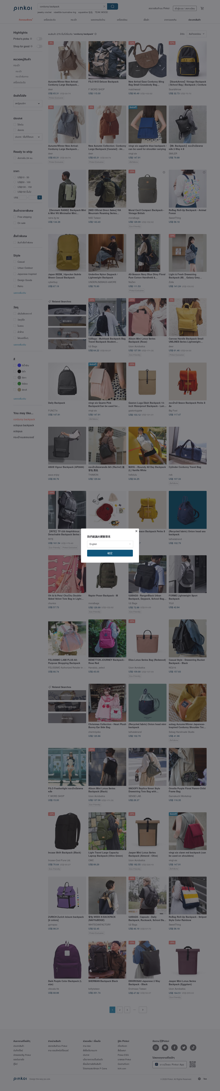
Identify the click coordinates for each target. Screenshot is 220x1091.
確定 (110, 553)
